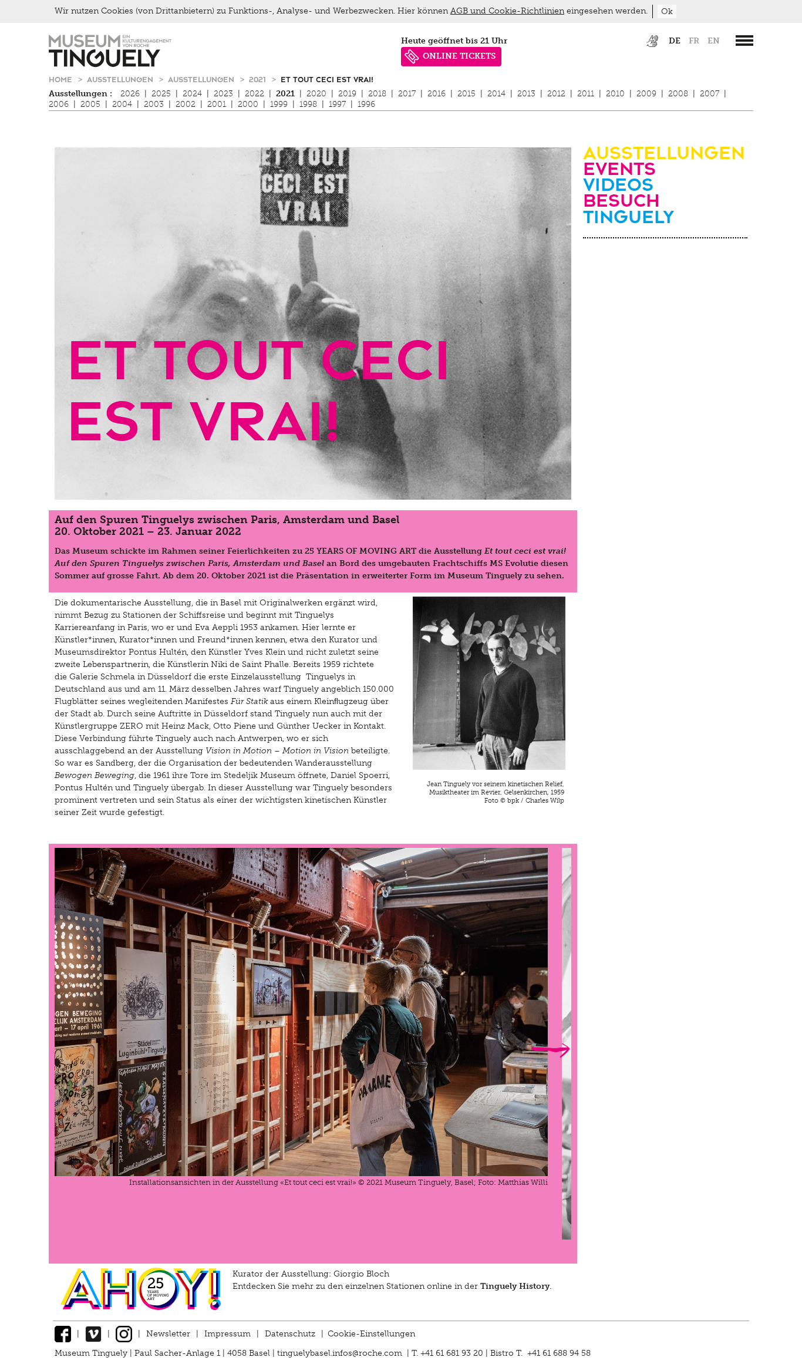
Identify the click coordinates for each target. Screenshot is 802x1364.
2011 (585, 94)
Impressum (227, 1334)
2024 (192, 94)
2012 (556, 94)
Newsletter (168, 1334)
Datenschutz (290, 1334)
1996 (366, 104)
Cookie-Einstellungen (371, 1334)
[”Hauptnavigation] (744, 40)
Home (62, 79)
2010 (615, 94)
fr (694, 41)
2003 (154, 104)
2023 (223, 94)
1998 (308, 104)
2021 (258, 79)
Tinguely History (515, 1286)
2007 (709, 94)
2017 (407, 94)
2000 (248, 104)
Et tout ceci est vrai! (327, 79)
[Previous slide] (75, 1050)
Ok (667, 11)
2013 (526, 94)
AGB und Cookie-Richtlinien (507, 11)
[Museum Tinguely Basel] (110, 64)
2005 (90, 104)
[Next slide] (550, 1050)
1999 (279, 104)
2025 (161, 94)
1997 (337, 104)
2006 (59, 104)
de (674, 41)
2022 (254, 94)
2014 (496, 94)
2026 (130, 94)
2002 (186, 104)
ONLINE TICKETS (459, 56)
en (713, 41)
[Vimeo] (93, 1334)
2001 (216, 104)
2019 (347, 94)
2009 (646, 94)
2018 (377, 94)
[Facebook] (63, 1334)
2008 (678, 94)
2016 (436, 94)
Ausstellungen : (80, 94)
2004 (122, 104)
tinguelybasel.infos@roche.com (341, 1353)
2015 (466, 94)
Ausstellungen (121, 79)
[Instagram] (124, 1334)
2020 (316, 94)
